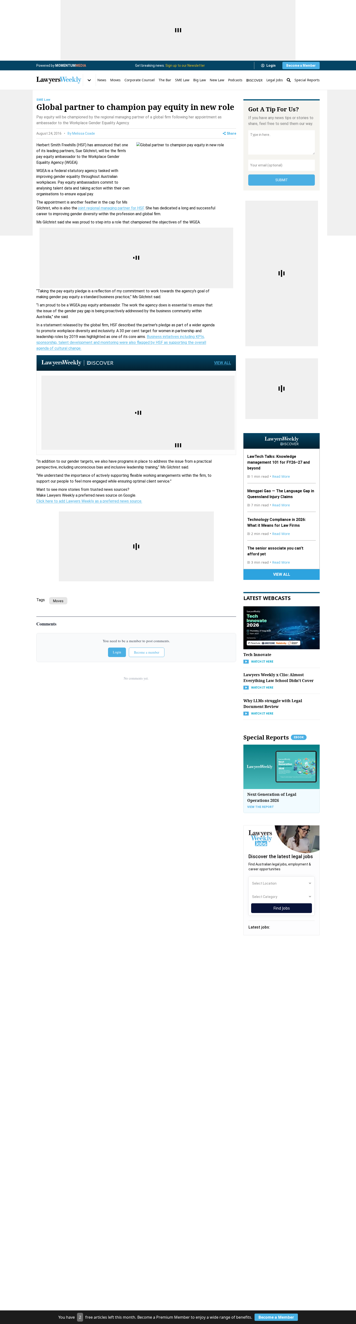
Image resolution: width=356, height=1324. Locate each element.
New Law (217, 80)
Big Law (199, 80)
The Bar (165, 80)
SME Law (182, 80)
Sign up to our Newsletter (185, 65)
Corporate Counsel (139, 80)
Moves (115, 80)
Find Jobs (281, 908)
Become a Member (301, 65)
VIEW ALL (222, 363)
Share (231, 133)
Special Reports (307, 80)
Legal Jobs (274, 80)
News (101, 80)
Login (271, 65)
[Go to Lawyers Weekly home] (58, 80)
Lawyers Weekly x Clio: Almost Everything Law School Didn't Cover (278, 677)
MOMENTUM (70, 65)
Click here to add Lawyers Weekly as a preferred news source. (89, 501)
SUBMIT (281, 180)
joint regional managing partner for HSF (111, 208)
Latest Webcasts (267, 597)
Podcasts (235, 80)
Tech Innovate (257, 654)
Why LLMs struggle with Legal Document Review (272, 703)
